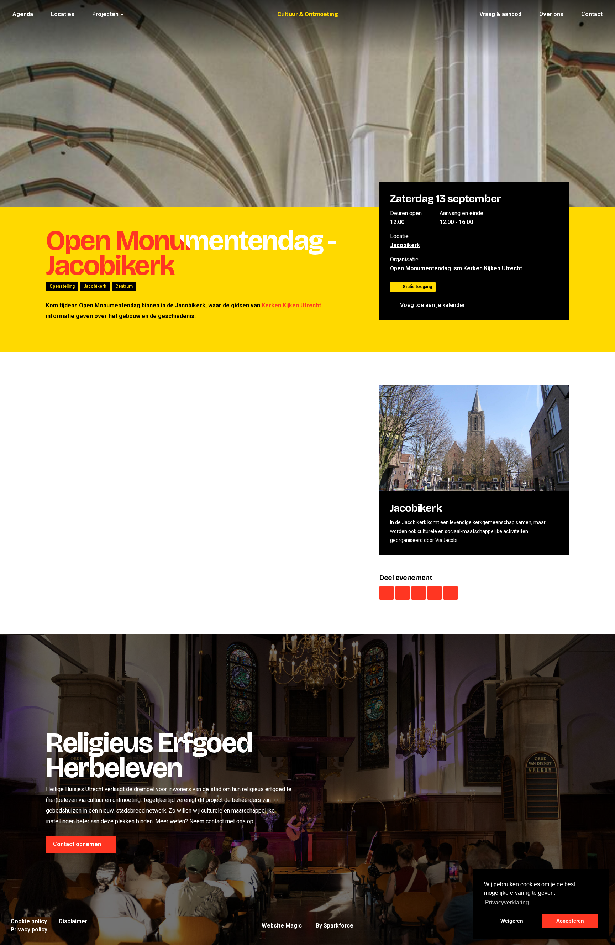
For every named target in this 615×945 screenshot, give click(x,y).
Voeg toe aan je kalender (432, 305)
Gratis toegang (417, 286)
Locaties (62, 14)
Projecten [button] (106, 14)
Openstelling (62, 286)
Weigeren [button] (511, 921)
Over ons (551, 14)
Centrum (124, 286)
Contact (592, 14)
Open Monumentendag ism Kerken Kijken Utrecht (456, 268)
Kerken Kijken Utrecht (291, 305)
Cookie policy (29, 921)
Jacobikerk (95, 286)
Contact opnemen (77, 844)
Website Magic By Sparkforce (307, 925)
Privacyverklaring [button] (507, 902)
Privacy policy (29, 929)
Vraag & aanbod (500, 14)
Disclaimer (73, 921)
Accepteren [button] (570, 921)
